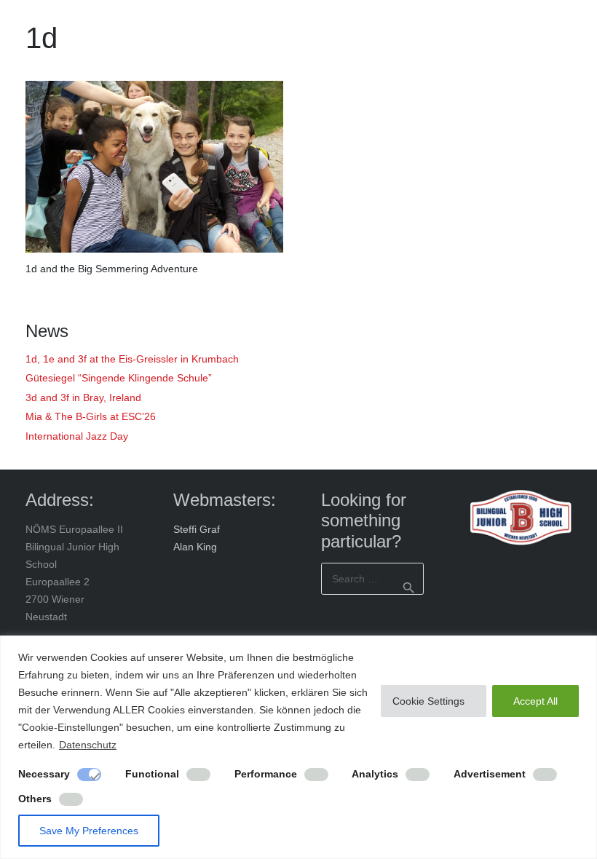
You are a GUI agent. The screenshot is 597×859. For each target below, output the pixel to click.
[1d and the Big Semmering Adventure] (154, 167)
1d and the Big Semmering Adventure (111, 268)
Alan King (195, 547)
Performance (265, 774)
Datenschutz (87, 745)
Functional (152, 774)
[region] (298, 747)
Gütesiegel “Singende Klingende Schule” (118, 378)
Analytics (375, 774)
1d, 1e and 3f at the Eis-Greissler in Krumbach (132, 359)
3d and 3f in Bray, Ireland (83, 397)
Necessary (44, 774)
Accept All (535, 701)
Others (35, 798)
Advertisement (490, 774)
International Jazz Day (76, 436)
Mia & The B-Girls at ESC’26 (90, 416)
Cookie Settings (428, 701)
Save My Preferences (88, 830)
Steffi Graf (196, 529)
